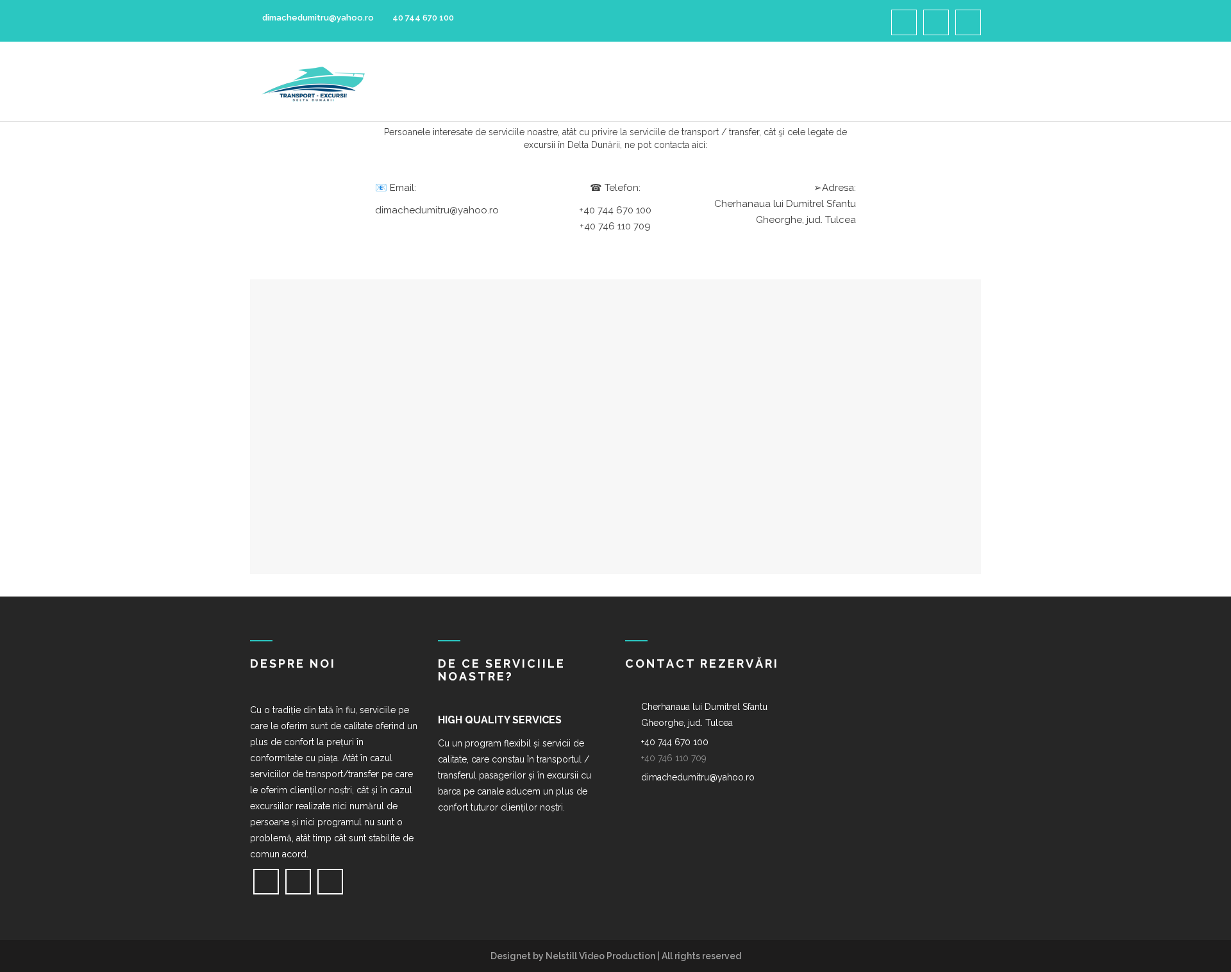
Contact (920, 81)
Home (508, 81)
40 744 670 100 (423, 17)
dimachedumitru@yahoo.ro (317, 17)
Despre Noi (572, 81)
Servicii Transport (676, 81)
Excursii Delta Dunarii (812, 81)
